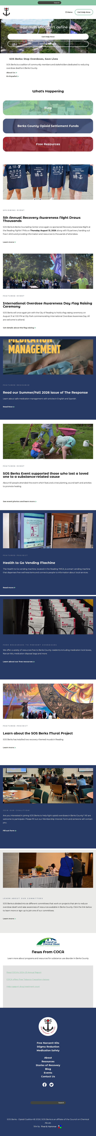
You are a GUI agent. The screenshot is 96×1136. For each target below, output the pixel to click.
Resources (48, 1061)
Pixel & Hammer (48, 1126)
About (48, 1057)
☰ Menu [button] (68, 12)
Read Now (8, 407)
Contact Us (48, 1076)
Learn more (8, 242)
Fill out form (9, 831)
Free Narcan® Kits (48, 1043)
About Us (10, 73)
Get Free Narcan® (48, 44)
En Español (11, 76)
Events (48, 1072)
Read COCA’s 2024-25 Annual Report (23, 972)
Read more (8, 588)
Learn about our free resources (18, 662)
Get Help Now (83, 12)
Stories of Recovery (48, 1065)
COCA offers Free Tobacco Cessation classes (27, 979)
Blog (48, 1069)
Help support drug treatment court (23, 986)
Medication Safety (48, 1050)
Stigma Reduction (48, 1046)
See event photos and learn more (19, 501)
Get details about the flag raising (18, 328)
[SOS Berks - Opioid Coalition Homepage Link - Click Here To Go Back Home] (6, 12)
